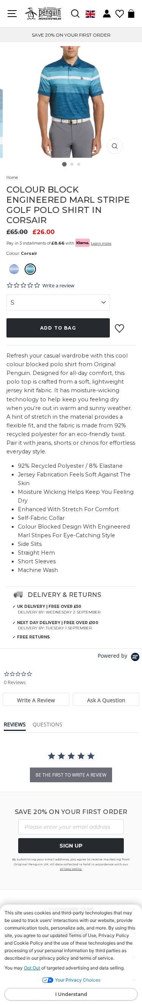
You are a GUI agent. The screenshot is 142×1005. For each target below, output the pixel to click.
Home (12, 177)
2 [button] (72, 164)
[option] (71, 35)
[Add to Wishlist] (120, 325)
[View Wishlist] (119, 11)
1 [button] (64, 164)
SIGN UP (71, 845)
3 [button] (79, 164)
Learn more (101, 243)
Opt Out (32, 968)
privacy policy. (71, 869)
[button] (14, 269)
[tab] (36, 699)
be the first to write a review (71, 775)
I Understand (71, 994)
